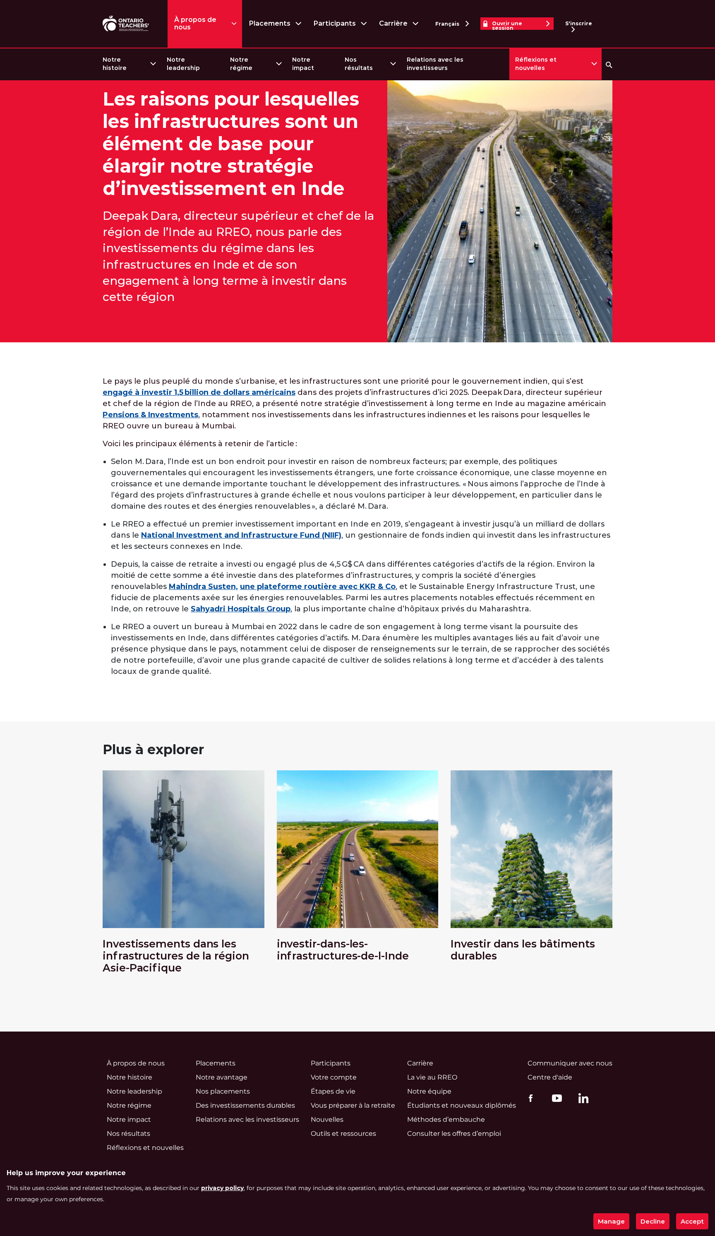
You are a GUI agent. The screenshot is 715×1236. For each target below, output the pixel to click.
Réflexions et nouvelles (536, 64)
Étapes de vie (333, 1091)
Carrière (393, 23)
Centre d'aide (550, 1077)
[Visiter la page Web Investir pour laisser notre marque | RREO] (126, 24)
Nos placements (223, 1091)
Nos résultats (359, 64)
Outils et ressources (343, 1133)
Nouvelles (327, 1119)
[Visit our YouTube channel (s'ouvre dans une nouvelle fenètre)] (555, 1098)
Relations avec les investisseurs (435, 64)
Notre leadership (183, 64)
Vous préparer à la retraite (353, 1105)
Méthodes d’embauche (446, 1119)
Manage (611, 1221)
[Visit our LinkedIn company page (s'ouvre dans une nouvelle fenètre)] (581, 1100)
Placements (269, 23)
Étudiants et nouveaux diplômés (461, 1105)
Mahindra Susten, (203, 586)
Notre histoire (115, 64)
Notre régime (241, 64)
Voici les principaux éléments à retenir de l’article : (200, 443)
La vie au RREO (432, 1077)
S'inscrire (578, 23)
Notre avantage (221, 1077)
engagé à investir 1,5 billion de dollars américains (199, 392)
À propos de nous (195, 23)
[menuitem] (129, 64)
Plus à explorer (153, 749)
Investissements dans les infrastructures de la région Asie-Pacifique (176, 956)
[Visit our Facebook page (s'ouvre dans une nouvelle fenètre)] (529, 1098)
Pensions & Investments (150, 414)
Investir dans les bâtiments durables (523, 950)
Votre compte (334, 1077)
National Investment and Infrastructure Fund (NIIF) (241, 535)
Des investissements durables (245, 1105)
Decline (653, 1221)
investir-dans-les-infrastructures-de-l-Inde (343, 950)
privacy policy (222, 1188)
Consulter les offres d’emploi (454, 1133)
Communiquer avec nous (570, 1063)
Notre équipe (429, 1091)
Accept (692, 1221)
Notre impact (303, 64)
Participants (334, 23)
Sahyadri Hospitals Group (240, 608)
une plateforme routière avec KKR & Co (318, 586)
